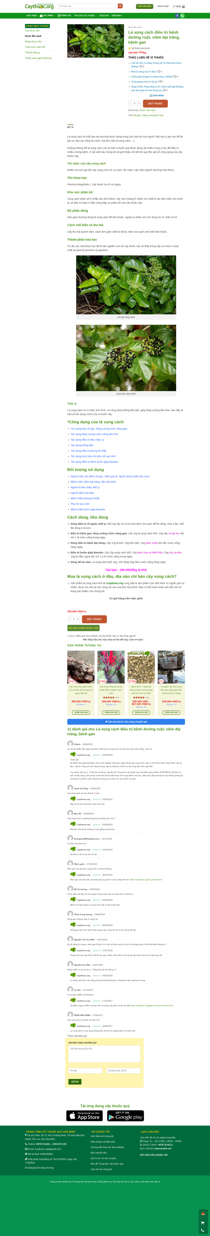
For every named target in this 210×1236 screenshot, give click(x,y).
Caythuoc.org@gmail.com (48, 1149)
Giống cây (66, 15)
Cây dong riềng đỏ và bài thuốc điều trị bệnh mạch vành (111, 689)
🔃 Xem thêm (157, 95)
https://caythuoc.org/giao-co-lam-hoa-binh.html (152, 1005)
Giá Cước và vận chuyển (103, 1158)
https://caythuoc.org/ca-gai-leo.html (146, 879)
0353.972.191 (60, 1144)
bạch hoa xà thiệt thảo (150, 552)
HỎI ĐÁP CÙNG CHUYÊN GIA (82, 1043)
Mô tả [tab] (70, 127)
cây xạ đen (175, 552)
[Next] (185, 684)
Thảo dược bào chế (35, 47)
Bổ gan (137, 115)
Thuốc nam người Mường (38, 58)
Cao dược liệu (32, 30)
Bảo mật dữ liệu (99, 1153)
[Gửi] (120, 6)
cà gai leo (174, 533)
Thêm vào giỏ (80, 712)
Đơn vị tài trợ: (155, 1148)
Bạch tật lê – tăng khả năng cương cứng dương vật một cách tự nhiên (141, 689)
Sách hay (104, 16)
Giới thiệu (31, 16)
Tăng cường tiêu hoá (152, 115)
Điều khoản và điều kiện (103, 1142)
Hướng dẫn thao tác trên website (107, 1147)
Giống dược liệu (33, 41)
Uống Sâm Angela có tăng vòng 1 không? (152, 76)
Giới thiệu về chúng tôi (102, 1136)
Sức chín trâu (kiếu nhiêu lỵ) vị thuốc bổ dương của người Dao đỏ (80, 689)
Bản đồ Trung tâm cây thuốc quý (107, 1164)
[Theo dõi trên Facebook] (177, 15)
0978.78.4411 (43, 1144)
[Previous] (67, 684)
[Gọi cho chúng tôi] (182, 15)
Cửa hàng (48, 15)
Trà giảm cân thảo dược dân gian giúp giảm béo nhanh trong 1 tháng (171, 689)
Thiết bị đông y (32, 52)
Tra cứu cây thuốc (84, 16)
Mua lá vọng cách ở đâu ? (144, 71)
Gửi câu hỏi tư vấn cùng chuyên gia (127, 722)
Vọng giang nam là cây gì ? (145, 81)
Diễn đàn (116, 16)
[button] (163, 6)
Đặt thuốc (155, 103)
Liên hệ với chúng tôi (101, 1169)
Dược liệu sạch (33, 36)
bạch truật (152, 543)
